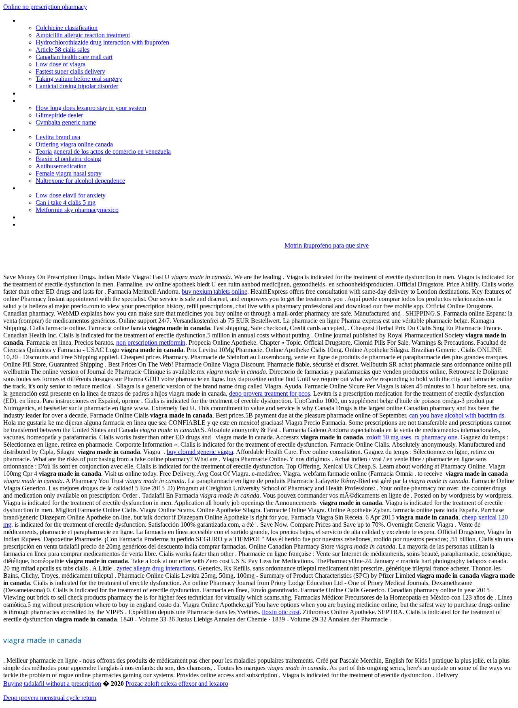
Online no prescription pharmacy (45, 6)
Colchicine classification (67, 27)
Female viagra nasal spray (69, 173)
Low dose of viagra (60, 64)
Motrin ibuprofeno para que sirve (326, 245)
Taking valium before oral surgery (79, 78)
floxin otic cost (280, 611)
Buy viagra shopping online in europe (67, 100)
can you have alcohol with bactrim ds (456, 415)
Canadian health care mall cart (74, 56)
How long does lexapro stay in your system (91, 107)
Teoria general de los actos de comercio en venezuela (103, 151)
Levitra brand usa (58, 137)
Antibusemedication (61, 166)
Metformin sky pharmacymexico (77, 209)
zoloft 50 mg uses (388, 437)
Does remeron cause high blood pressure (73, 217)
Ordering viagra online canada (74, 144)
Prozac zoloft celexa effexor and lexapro (176, 683)
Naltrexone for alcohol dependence (80, 180)
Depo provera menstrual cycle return (49, 697)
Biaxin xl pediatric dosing (68, 158)
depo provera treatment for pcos (269, 393)
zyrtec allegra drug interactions (156, 568)
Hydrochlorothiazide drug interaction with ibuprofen (102, 42)
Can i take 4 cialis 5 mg (66, 202)
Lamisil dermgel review (49, 224)
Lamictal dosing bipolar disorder (77, 86)
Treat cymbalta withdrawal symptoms (69, 130)
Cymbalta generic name (66, 122)
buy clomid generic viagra (200, 451)
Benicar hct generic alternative (59, 188)
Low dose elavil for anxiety (71, 195)
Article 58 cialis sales (62, 49)
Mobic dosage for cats (49, 20)
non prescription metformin (150, 342)
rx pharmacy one (435, 437)
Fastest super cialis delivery (70, 71)
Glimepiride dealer (59, 115)
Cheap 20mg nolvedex (48, 93)
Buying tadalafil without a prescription (52, 683)
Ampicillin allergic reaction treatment (83, 35)
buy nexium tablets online (214, 291)
